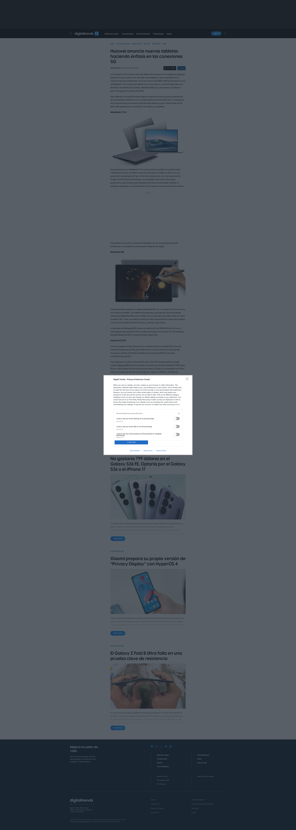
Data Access (148, 451)
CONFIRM (131, 442)
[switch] (177, 418)
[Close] (188, 379)
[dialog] (148, 415)
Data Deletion (135, 451)
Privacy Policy (161, 451)
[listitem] (148, 413)
